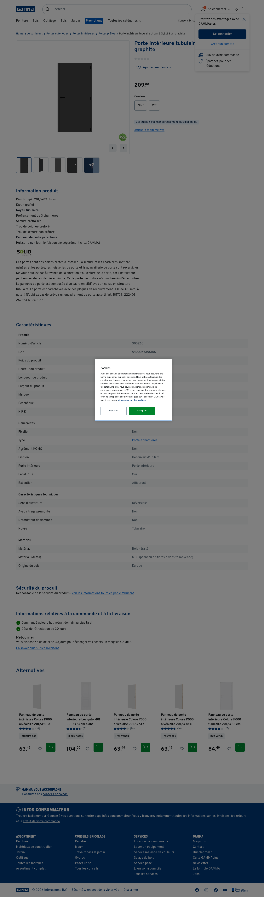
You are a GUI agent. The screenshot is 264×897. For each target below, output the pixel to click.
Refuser (113, 410)
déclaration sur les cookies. (132, 400)
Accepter (142, 410)
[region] (133, 390)
